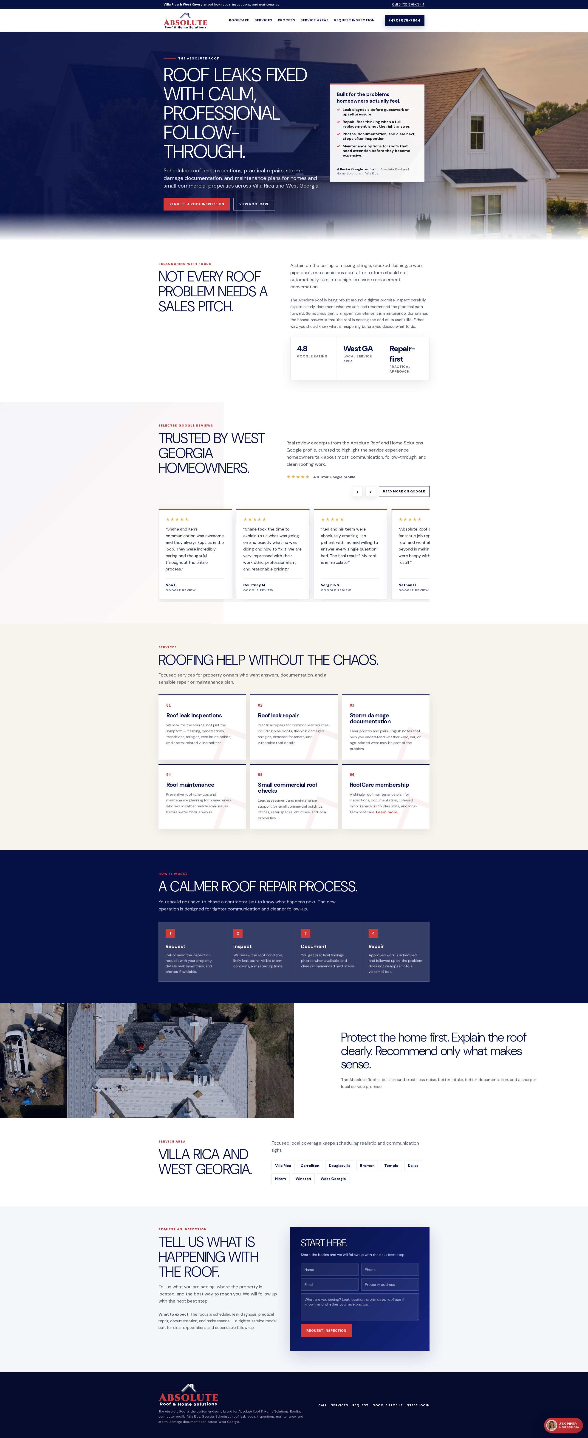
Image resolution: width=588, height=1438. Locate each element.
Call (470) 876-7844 (408, 4)
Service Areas (315, 20)
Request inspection (326, 1330)
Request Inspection (354, 20)
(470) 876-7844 (404, 20)
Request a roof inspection (197, 204)
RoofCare (239, 20)
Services (263, 20)
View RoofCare (254, 204)
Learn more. (387, 812)
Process (286, 20)
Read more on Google (404, 491)
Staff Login (418, 1405)
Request (360, 1405)
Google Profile (388, 1405)
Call (322, 1405)
